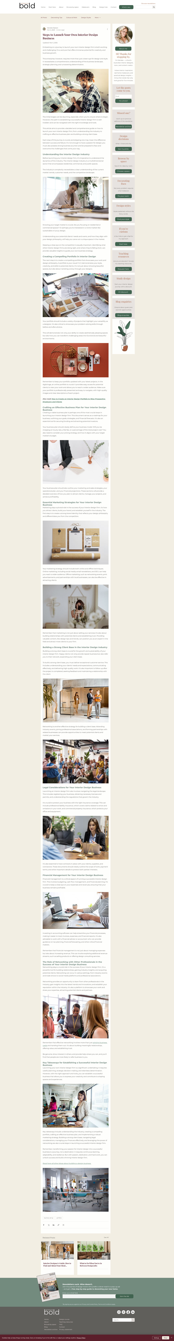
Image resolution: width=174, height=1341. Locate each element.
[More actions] (107, 29)
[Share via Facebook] (44, 1225)
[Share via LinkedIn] (53, 1225)
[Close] (171, 1337)
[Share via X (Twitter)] (49, 1225)
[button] (52, 7)
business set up (48, 1218)
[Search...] (153, 7)
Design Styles (86, 17)
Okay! (165, 1338)
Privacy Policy (81, 1338)
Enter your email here (70, 1293)
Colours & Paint (71, 17)
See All (106, 1237)
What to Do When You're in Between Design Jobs (91, 1264)
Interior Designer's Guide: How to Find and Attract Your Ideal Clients (57, 1264)
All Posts (44, 17)
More (96, 17)
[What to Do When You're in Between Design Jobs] (93, 1250)
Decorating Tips (56, 17)
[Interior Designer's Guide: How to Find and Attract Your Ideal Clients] (57, 1250)
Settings (156, 1338)
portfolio (59, 1218)
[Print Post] (63, 1225)
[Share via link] (58, 1225)
